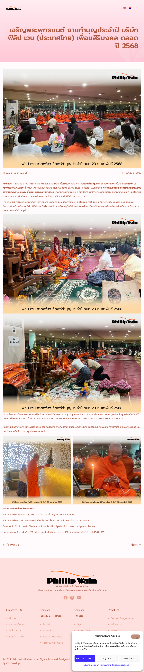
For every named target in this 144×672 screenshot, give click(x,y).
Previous (12, 544)
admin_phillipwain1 (16, 173)
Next (134, 544)
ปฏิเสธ (107, 658)
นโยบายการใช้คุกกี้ (91, 665)
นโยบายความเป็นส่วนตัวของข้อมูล (114, 665)
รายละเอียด (129, 658)
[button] (135, 636)
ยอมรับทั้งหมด (85, 658)
